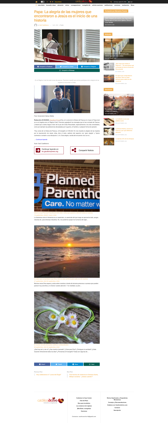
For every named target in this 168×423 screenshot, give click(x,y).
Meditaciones (108, 5)
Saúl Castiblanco (44, 25)
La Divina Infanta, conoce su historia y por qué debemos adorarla (124, 130)
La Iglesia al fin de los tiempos (124, 139)
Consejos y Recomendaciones (117, 402)
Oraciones (117, 5)
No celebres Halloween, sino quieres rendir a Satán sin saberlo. (118, 110)
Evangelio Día (86, 5)
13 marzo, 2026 (120, 71)
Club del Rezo (84, 400)
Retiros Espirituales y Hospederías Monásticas (117, 399)
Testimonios (125, 5)
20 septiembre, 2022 (111, 58)
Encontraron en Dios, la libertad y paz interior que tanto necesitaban (117, 55)
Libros (132, 5)
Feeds (62, 25)
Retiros (67, 5)
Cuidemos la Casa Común (84, 398)
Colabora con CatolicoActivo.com (117, 405)
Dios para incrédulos (84, 403)
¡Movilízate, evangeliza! (84, 408)
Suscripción (117, 410)
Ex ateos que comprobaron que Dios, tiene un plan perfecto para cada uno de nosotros (61, 279)
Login (131, 1)
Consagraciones (75, 5)
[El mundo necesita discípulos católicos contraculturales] (67, 317)
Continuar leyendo (41, 139)
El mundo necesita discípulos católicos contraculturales (51, 345)
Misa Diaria (41, 5)
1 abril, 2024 (55, 25)
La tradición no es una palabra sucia (122, 120)
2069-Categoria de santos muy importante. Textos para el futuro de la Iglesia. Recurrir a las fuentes (118, 20)
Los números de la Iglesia (84, 406)
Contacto (117, 407)
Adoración (60, 5)
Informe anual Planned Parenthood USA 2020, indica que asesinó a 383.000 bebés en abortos (63, 213)
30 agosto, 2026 (110, 24)
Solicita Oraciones (97, 5)
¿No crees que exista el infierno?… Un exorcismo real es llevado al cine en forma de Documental (124, 66)
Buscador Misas (51, 5)
